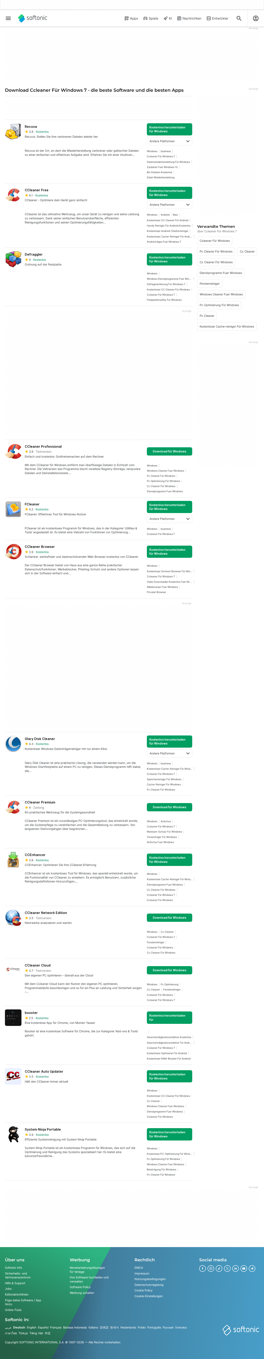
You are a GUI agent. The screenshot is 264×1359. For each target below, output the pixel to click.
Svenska (181, 1327)
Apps (134, 18)
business (166, 151)
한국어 (114, 1327)
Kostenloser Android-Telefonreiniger (167, 231)
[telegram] (252, 1268)
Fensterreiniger (155, 942)
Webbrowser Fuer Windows (162, 586)
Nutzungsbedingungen (150, 1279)
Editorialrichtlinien (16, 1294)
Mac (175, 214)
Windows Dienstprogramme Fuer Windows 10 (169, 278)
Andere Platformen (162, 141)
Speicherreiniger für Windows (164, 779)
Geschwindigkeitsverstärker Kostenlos (169, 1037)
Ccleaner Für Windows (160, 900)
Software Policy (80, 1287)
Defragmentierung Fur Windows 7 (166, 284)
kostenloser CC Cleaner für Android (167, 220)
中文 (48, 1333)
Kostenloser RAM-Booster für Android (169, 1058)
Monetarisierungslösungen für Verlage (87, 1269)
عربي (8, 1327)
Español (43, 1327)
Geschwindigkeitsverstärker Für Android (169, 1042)
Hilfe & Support (15, 1283)
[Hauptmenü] (8, 18)
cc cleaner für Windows (161, 486)
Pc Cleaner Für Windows (161, 475)
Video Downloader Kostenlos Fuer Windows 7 (169, 581)
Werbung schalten (82, 1292)
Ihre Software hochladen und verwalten (89, 1279)
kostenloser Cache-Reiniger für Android (169, 236)
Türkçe (23, 1333)
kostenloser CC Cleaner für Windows (168, 289)
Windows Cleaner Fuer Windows (165, 470)
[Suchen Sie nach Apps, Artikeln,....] (239, 18)
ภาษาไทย (11, 1333)
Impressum (141, 1273)
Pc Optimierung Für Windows (163, 481)
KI (170, 18)
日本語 (104, 1327)
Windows (152, 151)
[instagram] (210, 1268)
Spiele (153, 18)
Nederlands (128, 1327)
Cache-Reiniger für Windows (164, 784)
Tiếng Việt (36, 1333)
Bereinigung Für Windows (161, 1169)
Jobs (8, 1289)
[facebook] (202, 1268)
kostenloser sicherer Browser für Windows (169, 571)
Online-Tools (13, 1310)
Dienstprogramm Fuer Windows (165, 491)
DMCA (138, 1267)
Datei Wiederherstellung (160, 177)
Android (165, 214)
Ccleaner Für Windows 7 (161, 156)
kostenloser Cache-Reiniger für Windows (169, 768)
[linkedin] (235, 1268)
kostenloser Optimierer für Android (167, 1053)
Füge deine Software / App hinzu (23, 1302)
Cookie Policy (143, 1290)
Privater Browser (156, 592)
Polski (142, 1327)
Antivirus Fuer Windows (160, 842)
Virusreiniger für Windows (162, 837)
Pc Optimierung (169, 984)
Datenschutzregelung (149, 1284)
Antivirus (166, 821)
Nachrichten (192, 18)
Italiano (93, 1327)
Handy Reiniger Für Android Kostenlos (168, 225)
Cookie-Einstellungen (148, 1296)
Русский (168, 1327)
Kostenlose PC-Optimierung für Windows (169, 1153)
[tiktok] (219, 1268)
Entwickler (220, 18)
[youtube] (243, 1268)
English (31, 1327)
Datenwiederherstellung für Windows (168, 161)
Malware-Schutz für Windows (164, 831)
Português (154, 1327)
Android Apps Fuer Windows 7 (164, 241)
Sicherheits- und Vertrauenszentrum (18, 1275)
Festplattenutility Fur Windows (164, 299)
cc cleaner (167, 931)
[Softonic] (32, 18)
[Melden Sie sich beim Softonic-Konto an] (256, 18)
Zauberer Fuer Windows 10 (162, 167)
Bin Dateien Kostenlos (159, 172)
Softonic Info (13, 1267)
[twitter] (227, 1268)
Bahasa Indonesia (75, 1327)
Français (55, 1327)
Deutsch (19, 1327)
